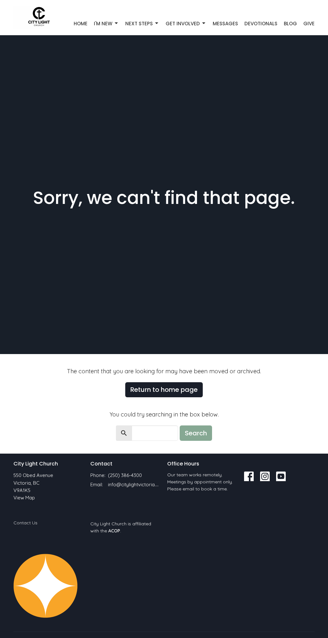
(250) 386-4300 (125, 475)
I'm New (103, 23)
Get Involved (183, 23)
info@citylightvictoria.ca (134, 484)
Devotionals (260, 23)
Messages (225, 23)
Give (309, 23)
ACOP (114, 531)
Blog (290, 23)
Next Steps (139, 23)
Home (80, 23)
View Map (24, 498)
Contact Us (25, 523)
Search (196, 433)
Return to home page (164, 389)
